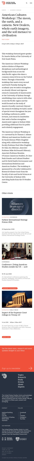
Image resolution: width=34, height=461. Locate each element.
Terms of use (6, 449)
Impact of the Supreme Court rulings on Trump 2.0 (14, 313)
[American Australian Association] (7, 438)
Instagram (23, 417)
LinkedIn (22, 415)
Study (20, 379)
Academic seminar (15, 10)
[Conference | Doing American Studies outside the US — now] (17, 251)
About (20, 384)
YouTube (22, 419)
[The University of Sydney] (21, 439)
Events (4, 10)
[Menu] (31, 3)
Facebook (23, 412)
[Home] (2, 3)
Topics (21, 375)
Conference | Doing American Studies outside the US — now (14, 265)
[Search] (26, 3)
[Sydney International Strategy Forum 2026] (17, 206)
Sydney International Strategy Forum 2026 (14, 221)
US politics (5, 217)
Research (22, 377)
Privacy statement (7, 448)
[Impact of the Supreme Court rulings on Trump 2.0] (17, 299)
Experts (21, 386)
